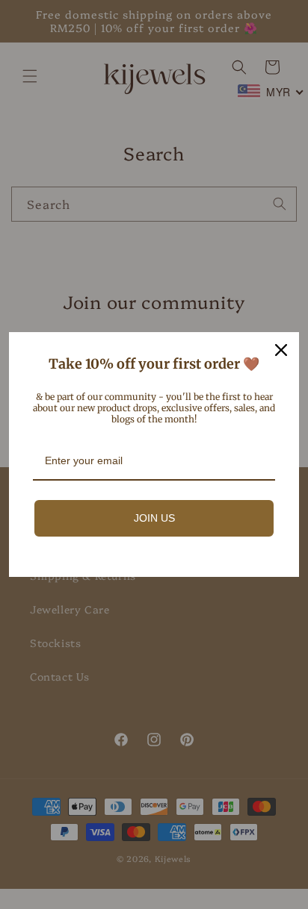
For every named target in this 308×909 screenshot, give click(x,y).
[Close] (281, 350)
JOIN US (154, 518)
